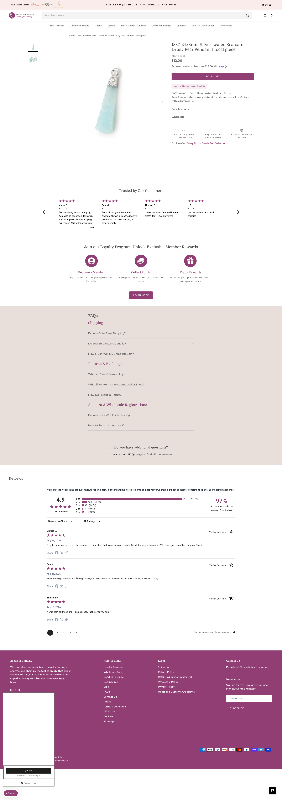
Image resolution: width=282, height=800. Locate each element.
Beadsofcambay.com (27, 757)
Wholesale (226, 25)
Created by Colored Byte (52, 757)
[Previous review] (44, 212)
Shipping (163, 667)
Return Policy (166, 672)
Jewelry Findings (161, 25)
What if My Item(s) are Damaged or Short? (116, 384)
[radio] (141, 499)
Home (72, 36)
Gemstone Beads (79, 25)
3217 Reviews (63, 511)
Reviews (108, 716)
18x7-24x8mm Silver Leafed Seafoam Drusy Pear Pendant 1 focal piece (112, 36)
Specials (181, 25)
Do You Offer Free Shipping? (107, 333)
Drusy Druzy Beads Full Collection (206, 143)
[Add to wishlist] (51, 44)
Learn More (141, 295)
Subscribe (237, 708)
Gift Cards (109, 711)
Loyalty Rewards (113, 667)
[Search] (247, 15)
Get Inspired (111, 682)
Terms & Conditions (115, 706)
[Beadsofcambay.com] (21, 15)
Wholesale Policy (114, 672)
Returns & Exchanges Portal (175, 677)
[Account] (258, 15)
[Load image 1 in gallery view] (107, 100)
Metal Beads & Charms (133, 25)
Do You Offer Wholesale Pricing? (109, 415)
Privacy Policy (166, 686)
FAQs (107, 691)
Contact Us (110, 696)
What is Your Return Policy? (106, 374)
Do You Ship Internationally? (107, 343)
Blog (106, 686)
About (107, 701)
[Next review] (238, 212)
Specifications (180, 109)
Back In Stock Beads (203, 25)
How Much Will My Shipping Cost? (111, 353)
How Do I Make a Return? (105, 394)
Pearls (98, 25)
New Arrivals (57, 25)
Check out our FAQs (122, 454)
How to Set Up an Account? (106, 425)
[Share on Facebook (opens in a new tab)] (56, 553)
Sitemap (109, 721)
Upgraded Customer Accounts (176, 691)
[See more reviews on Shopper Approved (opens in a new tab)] (66, 553)
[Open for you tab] (272, 790)
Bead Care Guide (114, 677)
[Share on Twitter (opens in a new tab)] (61, 553)
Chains (111, 25)
